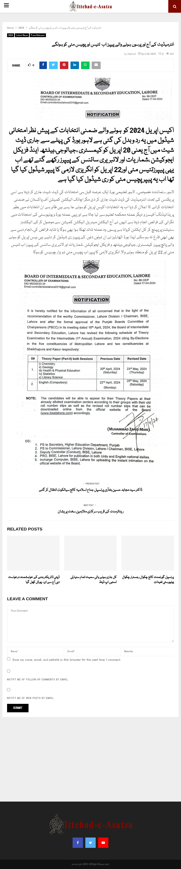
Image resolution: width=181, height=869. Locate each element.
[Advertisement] (90, 759)
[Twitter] (90, 843)
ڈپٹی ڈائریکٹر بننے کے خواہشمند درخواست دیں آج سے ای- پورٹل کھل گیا (34, 580)
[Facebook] (78, 843)
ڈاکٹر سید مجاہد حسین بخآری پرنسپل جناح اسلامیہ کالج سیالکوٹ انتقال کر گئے (90, 490)
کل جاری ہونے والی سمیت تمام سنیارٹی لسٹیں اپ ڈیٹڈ (93, 580)
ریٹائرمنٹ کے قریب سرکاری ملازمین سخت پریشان (90, 511)
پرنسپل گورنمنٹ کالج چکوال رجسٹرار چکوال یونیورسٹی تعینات (148, 580)
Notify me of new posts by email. (30, 698)
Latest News (22, 35)
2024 (10, 35)
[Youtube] (103, 843)
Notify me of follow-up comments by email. (38, 680)
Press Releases (38, 35)
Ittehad (132, 54)
